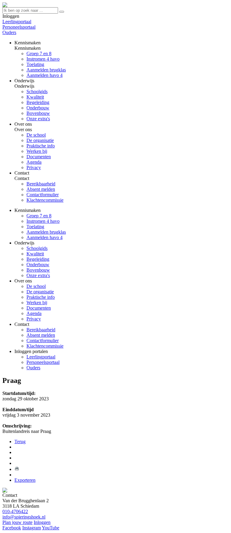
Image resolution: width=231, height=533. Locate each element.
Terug (20, 441)
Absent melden (40, 335)
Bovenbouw (38, 270)
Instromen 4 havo (43, 221)
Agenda (34, 313)
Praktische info (40, 297)
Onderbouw (37, 264)
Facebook (11, 527)
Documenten (38, 308)
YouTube (50, 527)
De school (36, 286)
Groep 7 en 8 (38, 215)
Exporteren (24, 480)
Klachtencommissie (44, 345)
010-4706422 (15, 511)
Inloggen (42, 522)
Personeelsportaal (18, 27)
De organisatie (40, 291)
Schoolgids (37, 248)
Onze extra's (38, 275)
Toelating (35, 226)
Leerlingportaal (16, 21)
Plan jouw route (17, 522)
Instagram (31, 527)
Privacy (33, 318)
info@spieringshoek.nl (23, 516)
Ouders (9, 32)
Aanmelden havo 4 (44, 237)
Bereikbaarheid (40, 329)
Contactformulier (42, 340)
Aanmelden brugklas (46, 232)
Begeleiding (37, 259)
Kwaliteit (35, 253)
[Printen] (16, 469)
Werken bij (36, 302)
